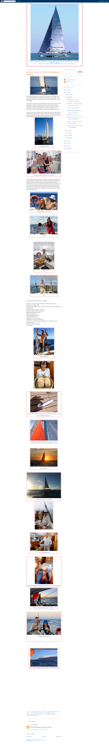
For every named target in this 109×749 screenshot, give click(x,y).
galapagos (47, 712)
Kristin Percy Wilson (69, 80)
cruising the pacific (37, 712)
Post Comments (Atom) (39, 740)
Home (44, 736)
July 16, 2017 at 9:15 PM (38, 729)
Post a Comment (30, 734)
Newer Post (29, 736)
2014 (67, 141)
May (68, 133)
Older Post (58, 736)
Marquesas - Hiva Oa (72, 114)
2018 (67, 90)
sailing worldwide (32, 715)
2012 (67, 143)
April (68, 135)
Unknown (32, 724)
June (68, 130)
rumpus (54, 714)
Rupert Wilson (68, 82)
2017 (67, 92)
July (68, 97)
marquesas (36, 714)
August (69, 94)
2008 (67, 148)
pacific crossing (46, 714)
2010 (67, 146)
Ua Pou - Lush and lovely (73, 108)
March (69, 138)
